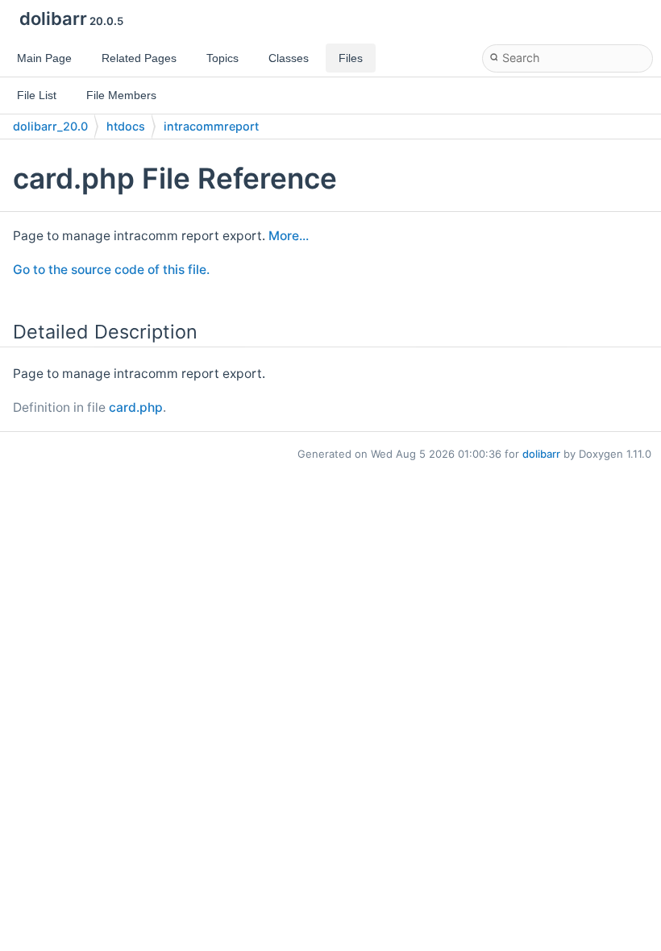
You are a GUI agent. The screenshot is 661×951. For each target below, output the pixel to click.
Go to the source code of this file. (111, 269)
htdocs (125, 126)
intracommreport (211, 126)
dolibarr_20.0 (50, 126)
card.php (136, 407)
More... (288, 235)
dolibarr (541, 453)
